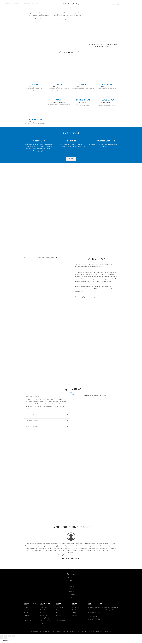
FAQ (41, 623)
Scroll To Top (4, 640)
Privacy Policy (44, 618)
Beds (57, 618)
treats (52, 15)
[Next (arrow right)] (5, 638)
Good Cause (44, 610)
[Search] (127, 4)
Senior (26, 612)
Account (42, 612)
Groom (58, 615)
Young (26, 610)
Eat (57, 612)
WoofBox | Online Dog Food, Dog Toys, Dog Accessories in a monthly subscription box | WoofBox (67, 631)
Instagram (75, 607)
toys (39, 15)
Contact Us (43, 615)
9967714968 (97, 619)
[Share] (5, 636)
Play (57, 610)
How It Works (44, 607)
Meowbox (26, 4)
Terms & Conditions (46, 620)
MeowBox (27, 620)
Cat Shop (35, 4)
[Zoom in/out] (13, 636)
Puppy (26, 607)
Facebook (75, 610)
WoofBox (8, 4)
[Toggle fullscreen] (9, 636)
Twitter (74, 612)
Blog (42, 4)
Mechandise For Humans (61, 621)
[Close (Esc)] (1, 636)
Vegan (26, 618)
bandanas (62, 15)
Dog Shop (17, 4)
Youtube (74, 615)
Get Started (71, 158)
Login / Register (116, 4)
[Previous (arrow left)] (1, 638)
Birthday (27, 615)
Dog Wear (59, 607)
